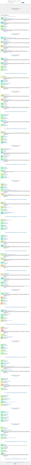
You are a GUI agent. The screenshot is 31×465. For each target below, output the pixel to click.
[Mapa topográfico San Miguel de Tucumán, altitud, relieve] (2, 149)
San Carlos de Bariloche (6, 155)
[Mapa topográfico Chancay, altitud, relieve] (2, 445)
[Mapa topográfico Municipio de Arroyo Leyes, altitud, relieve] (2, 315)
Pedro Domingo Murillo (9, 194)
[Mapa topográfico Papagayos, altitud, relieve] (2, 451)
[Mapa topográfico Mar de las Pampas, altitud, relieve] (2, 379)
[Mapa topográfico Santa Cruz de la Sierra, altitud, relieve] (2, 191)
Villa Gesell (4, 141)
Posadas (4, 365)
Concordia (4, 206)
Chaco (6, 66)
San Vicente (5, 167)
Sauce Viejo (4, 176)
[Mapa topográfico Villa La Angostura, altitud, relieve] (2, 81)
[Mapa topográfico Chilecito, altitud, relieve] (2, 345)
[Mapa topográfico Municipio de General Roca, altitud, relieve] (2, 42)
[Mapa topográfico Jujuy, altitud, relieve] (2, 331)
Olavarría (4, 388)
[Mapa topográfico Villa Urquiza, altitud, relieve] (2, 255)
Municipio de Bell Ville (6, 83)
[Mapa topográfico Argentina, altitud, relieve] (2, 23)
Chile (3, 37)
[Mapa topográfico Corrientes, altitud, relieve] (2, 77)
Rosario (4, 138)
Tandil (4, 222)
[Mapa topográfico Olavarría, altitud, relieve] (2, 389)
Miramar (4, 135)
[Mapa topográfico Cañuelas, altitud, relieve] (2, 236)
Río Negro (7, 156)
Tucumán (6, 149)
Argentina (4, 18)
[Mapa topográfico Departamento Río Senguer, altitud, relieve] (2, 382)
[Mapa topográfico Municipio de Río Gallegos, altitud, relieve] (2, 363)
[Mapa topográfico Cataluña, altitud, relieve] (2, 454)
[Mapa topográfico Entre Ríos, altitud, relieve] (2, 266)
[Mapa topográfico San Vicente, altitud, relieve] (2, 168)
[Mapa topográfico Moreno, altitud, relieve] (2, 174)
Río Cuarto (4, 219)
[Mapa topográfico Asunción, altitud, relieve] (2, 104)
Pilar (4, 427)
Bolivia (4, 194)
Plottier (4, 299)
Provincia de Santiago (14, 37)
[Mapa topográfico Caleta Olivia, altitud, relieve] (2, 311)
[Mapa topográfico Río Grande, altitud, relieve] (2, 279)
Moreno (4, 173)
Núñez (4, 401)
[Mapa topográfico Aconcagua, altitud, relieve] (2, 100)
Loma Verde (4, 209)
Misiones (6, 320)
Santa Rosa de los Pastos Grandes (7, 369)
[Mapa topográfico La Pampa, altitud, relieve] (2, 259)
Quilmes (4, 117)
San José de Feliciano (6, 398)
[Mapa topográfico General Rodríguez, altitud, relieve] (2, 448)
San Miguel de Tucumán (6, 148)
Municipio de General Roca (6, 41)
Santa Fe (4, 25)
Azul (4, 352)
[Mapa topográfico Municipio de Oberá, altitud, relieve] (2, 385)
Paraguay (4, 103)
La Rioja (4, 131)
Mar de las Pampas (5, 378)
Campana (4, 434)
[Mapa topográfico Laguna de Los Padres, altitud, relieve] (2, 418)
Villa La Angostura (5, 80)
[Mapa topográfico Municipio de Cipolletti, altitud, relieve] (2, 275)
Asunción (6, 103)
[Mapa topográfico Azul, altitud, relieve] (2, 353)
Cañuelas (4, 235)
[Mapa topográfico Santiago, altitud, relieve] (2, 38)
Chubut (6, 184)
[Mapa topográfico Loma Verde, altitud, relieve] (2, 210)
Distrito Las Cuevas (10, 99)
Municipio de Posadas (12, 366)
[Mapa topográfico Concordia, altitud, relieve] (2, 207)
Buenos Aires (5, 17)
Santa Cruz (7, 238)
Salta (6, 317)
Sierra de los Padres (6, 284)
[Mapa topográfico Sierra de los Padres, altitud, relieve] (2, 285)
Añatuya (4, 411)
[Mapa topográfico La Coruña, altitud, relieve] (2, 246)
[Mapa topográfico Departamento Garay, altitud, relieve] (2, 396)
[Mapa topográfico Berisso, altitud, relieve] (2, 348)
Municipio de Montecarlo (10, 320)
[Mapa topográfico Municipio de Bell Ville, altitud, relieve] (2, 84)
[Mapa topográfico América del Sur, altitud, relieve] (2, 63)
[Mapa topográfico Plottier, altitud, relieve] (2, 300)
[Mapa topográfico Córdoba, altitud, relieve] (2, 47)
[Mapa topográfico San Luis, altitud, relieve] (2, 335)
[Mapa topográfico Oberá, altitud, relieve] (2, 328)
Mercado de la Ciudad (10, 310)
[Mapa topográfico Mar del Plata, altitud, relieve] (2, 59)
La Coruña (8, 245)
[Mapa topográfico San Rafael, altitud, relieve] (2, 438)
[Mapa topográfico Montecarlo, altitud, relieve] (2, 320)
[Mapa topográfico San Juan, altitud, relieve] (2, 121)
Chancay (4, 444)
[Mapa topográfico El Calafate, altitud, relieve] (2, 239)
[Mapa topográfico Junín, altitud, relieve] (2, 361)
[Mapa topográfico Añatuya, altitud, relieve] (2, 412)
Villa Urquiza (5, 253)
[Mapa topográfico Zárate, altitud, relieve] (2, 125)
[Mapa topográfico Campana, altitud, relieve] (2, 435)
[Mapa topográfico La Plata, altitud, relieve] (2, 70)
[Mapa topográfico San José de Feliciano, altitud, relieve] (2, 399)
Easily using (16, 73)
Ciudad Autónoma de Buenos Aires (9, 18)
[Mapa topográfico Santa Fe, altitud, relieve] (2, 26)
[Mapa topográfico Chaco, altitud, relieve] (2, 303)
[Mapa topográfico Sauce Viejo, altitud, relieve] (2, 177)
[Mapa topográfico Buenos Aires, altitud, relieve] (2, 19)
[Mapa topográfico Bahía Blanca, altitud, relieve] (2, 51)
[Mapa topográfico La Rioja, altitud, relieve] (2, 133)
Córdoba (4, 45)
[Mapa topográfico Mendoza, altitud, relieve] (2, 204)
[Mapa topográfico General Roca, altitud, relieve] (2, 160)
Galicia (6, 245)
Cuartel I (9, 50)
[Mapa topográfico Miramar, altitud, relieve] (2, 136)
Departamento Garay (6, 395)
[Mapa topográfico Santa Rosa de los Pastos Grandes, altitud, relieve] (2, 371)
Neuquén (6, 300)
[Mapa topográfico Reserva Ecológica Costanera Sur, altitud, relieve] (2, 213)
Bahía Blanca (5, 49)
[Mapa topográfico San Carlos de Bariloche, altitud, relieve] (2, 156)
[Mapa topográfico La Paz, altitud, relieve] (2, 195)
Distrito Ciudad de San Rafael (10, 437)
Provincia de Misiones (6, 94)
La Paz (4, 193)
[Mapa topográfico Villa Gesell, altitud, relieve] (2, 142)
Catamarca (7, 262)
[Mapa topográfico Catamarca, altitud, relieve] (2, 298)
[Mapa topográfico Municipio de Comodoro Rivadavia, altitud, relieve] (2, 431)
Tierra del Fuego (7, 278)
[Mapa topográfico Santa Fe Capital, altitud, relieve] (2, 229)
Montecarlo (4, 319)
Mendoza (6, 99)
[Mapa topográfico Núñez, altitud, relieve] (2, 402)
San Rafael (15, 437)
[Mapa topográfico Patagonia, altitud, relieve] (2, 153)
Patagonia (4, 151)
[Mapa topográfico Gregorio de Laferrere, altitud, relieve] (2, 294)
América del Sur (5, 62)
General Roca (5, 158)
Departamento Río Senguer (7, 381)
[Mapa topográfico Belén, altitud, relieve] (2, 263)
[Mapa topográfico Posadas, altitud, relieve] (2, 367)
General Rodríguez (5, 447)
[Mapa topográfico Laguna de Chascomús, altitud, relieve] (2, 421)
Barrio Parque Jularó (6, 114)
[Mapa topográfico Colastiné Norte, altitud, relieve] (2, 283)
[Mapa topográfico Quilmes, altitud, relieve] (2, 118)
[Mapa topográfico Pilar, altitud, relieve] (2, 428)
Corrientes (4, 76)
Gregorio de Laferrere (6, 292)
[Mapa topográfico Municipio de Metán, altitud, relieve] (2, 415)
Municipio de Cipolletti (6, 273)
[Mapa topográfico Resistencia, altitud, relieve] (2, 67)
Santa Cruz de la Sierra (6, 189)
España (4, 245)
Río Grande (4, 277)
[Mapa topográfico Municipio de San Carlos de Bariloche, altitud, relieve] (2, 338)
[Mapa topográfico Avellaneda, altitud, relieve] (2, 187)
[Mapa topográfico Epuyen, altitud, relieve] (2, 184)
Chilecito (4, 344)
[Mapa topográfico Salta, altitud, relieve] (2, 87)
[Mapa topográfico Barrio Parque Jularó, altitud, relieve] (2, 115)
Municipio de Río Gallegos (6, 362)
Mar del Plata (5, 58)
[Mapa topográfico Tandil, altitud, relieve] (2, 223)
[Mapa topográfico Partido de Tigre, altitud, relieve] (2, 107)
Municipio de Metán (5, 414)
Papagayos (4, 450)
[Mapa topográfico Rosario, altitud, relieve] (2, 139)
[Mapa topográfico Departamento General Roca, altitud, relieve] (2, 405)
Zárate (4, 124)
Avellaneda (4, 186)
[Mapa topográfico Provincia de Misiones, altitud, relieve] (2, 96)
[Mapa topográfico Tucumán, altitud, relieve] (2, 242)
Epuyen (4, 183)
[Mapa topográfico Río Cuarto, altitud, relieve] (2, 220)
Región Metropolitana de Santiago (8, 37)
